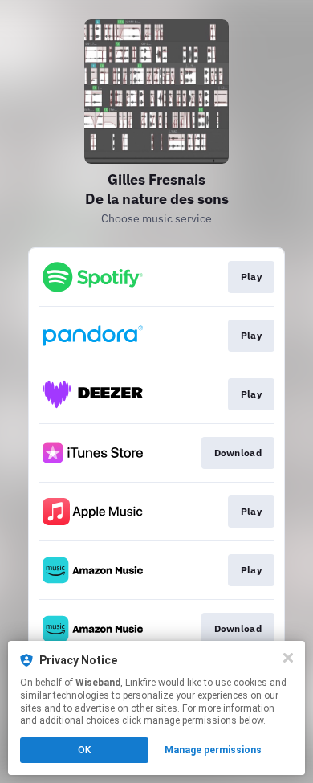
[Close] (288, 658)
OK (84, 750)
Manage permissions (213, 750)
